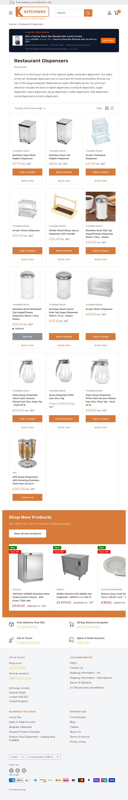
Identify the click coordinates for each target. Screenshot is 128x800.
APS (14, 473)
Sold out (27, 336)
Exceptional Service (28, 642)
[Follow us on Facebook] (11, 770)
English (14, 757)
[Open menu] (10, 13)
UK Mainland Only (27, 626)
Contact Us (76, 667)
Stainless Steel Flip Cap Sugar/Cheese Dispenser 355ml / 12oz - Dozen (99, 233)
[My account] (109, 13)
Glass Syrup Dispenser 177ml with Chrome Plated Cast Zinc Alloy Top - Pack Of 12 (101, 400)
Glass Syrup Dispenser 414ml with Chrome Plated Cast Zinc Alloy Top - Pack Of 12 (27, 400)
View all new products (27, 533)
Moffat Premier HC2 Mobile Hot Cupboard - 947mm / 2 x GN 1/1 (74, 595)
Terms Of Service (80, 736)
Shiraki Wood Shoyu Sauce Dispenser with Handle (64, 232)
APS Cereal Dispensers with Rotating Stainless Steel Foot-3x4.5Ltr (25, 480)
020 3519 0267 (17, 667)
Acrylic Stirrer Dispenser (26, 230)
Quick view (27, 180)
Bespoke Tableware (20, 727)
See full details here (88, 626)
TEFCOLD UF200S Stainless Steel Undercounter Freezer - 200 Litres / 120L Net (31, 597)
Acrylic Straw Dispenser (99, 309)
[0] (116, 13)
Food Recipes (78, 717)
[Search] (88, 13)
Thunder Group (20, 151)
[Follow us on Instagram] (17, 770)
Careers (74, 727)
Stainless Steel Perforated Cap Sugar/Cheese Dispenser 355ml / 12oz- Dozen (26, 314)
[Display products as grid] (106, 108)
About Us (75, 731)
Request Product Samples (24, 731)
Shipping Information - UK (85, 672)
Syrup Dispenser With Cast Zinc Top (61, 397)
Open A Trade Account (22, 722)
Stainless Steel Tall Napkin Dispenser (59, 157)
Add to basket (28, 172)
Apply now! (83, 642)
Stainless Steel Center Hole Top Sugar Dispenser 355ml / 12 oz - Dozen (63, 312)
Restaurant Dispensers (31, 24)
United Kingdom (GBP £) (41, 757)
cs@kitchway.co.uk (20, 677)
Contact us (27, 497)
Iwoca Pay (15, 717)
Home (12, 24)
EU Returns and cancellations (87, 687)
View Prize (108, 40)
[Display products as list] (112, 108)
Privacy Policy (78, 741)
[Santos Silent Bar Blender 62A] (17, 41)
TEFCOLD (16, 589)
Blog (72, 722)
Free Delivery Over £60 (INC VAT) (34, 2)
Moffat (60, 589)
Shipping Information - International (91, 677)
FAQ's (73, 663)
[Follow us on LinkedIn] (24, 770)
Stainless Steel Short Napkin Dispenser (24, 157)
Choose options (64, 418)
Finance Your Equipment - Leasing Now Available (32, 738)
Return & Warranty (81, 682)
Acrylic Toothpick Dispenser (95, 157)
